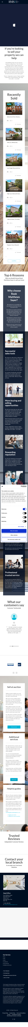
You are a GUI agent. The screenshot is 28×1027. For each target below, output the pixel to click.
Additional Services (7, 965)
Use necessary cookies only (14, 539)
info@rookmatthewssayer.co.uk (10, 904)
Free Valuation (6, 970)
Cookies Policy (12, 1013)
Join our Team (6, 977)
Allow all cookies (14, 530)
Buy (4, 956)
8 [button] (16, 646)
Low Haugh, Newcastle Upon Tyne (15, 168)
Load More (14, 260)
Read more (14, 779)
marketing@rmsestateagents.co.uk (13, 812)
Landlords (6, 961)
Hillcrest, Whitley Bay (12, 142)
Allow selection (14, 535)
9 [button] (17, 646)
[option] (14, 108)
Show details (21, 526)
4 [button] (12, 646)
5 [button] (13, 646)
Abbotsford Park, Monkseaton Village (16, 116)
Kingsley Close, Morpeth (13, 245)
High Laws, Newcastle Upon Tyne (15, 193)
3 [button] (11, 646)
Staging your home (12, 814)
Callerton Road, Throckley (13, 219)
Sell (4, 958)
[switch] (25, 513)
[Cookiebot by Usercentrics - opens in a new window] (21, 486)
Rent (4, 960)
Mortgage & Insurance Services (10, 975)
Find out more (14, 726)
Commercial (6, 963)
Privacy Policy (5, 1013)
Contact (8, 1014)
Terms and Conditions (21, 1013)
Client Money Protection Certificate (14, 1015)
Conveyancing (6, 973)
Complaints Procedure (16, 1014)
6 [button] (14, 646)
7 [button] (15, 646)
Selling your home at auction (14, 816)
